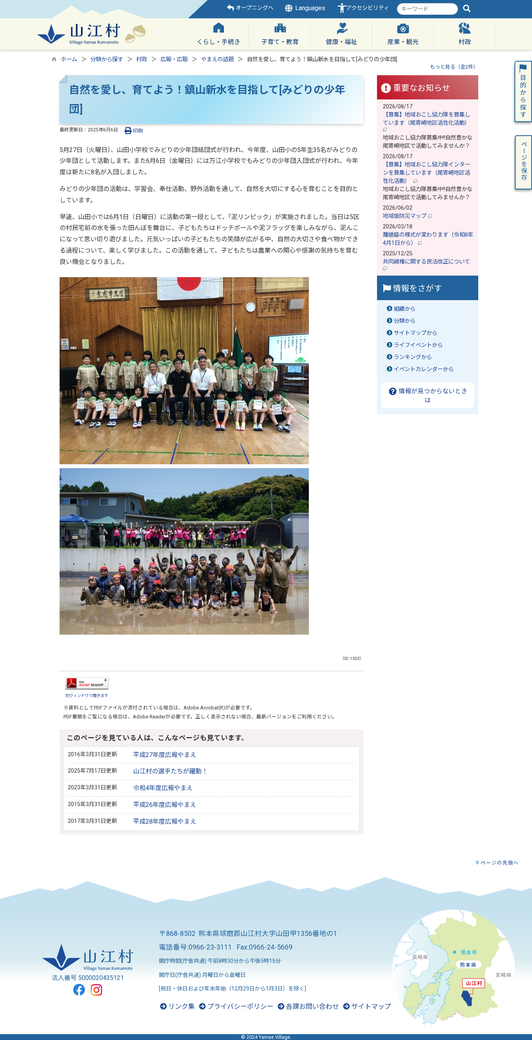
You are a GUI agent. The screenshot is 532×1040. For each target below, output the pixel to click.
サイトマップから (415, 333)
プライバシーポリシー (239, 1006)
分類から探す (106, 59)
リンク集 (181, 1006)
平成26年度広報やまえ (164, 804)
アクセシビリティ (367, 8)
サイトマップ (370, 1006)
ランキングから (413, 357)
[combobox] (427, 9)
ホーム (69, 59)
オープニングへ (253, 8)
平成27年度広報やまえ (164, 755)
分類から (405, 321)
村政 (141, 59)
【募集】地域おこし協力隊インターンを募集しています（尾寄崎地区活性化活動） (426, 172)
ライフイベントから (418, 345)
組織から (405, 309)
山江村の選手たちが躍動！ (170, 771)
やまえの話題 (217, 59)
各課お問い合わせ (311, 1006)
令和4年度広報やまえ (163, 788)
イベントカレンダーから (424, 369)
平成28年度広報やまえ (164, 821)
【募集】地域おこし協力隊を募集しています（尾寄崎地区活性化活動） (427, 118)
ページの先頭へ (500, 863)
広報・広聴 (174, 59)
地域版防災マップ (405, 216)
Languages (309, 8)
